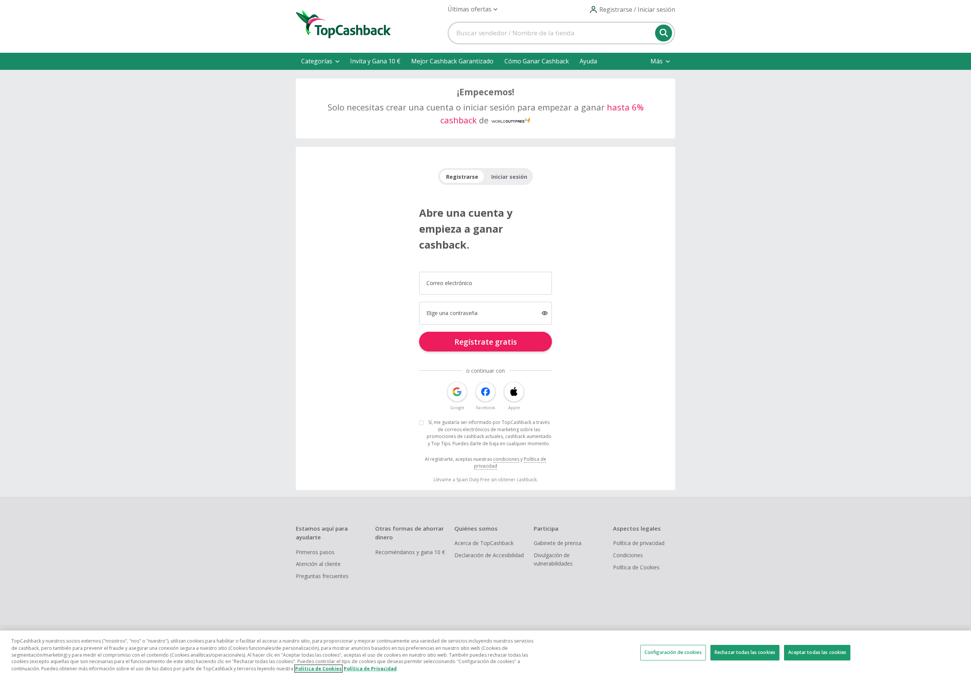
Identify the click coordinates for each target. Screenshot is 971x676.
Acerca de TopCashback (484, 543)
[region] (485, 653)
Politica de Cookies (318, 668)
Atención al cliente (318, 563)
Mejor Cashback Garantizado (452, 61)
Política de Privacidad (370, 668)
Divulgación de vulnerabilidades (553, 559)
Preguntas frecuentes (322, 576)
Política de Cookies (636, 567)
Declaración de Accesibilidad (489, 555)
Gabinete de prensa (557, 543)
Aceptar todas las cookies (817, 652)
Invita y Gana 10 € (375, 61)
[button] (472, 9)
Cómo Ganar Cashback (536, 61)
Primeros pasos (315, 552)
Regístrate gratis (485, 342)
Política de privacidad (639, 543)
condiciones (506, 459)
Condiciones (628, 555)
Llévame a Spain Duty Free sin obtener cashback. (486, 479)
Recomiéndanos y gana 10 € (410, 552)
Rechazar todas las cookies (745, 652)
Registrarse (462, 176)
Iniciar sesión (509, 176)
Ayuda (588, 61)
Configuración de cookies (673, 652)
